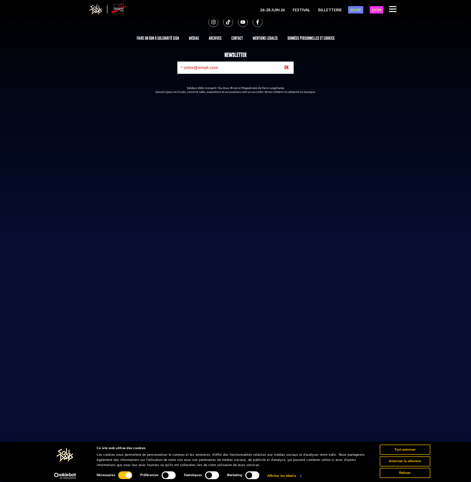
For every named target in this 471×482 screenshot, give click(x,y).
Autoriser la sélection (405, 461)
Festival (301, 9)
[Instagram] (213, 22)
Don (376, 9)
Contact (237, 38)
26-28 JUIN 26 (272, 9)
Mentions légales (265, 38)
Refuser (405, 473)
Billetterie (330, 9)
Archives (215, 38)
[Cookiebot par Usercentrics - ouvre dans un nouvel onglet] (65, 476)
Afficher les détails (281, 476)
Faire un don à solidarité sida (158, 38)
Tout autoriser (405, 449)
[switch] (169, 475)
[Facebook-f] (257, 22)
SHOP (355, 9)
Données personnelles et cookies (311, 38)
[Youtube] (243, 22)
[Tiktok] (228, 22)
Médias (194, 38)
